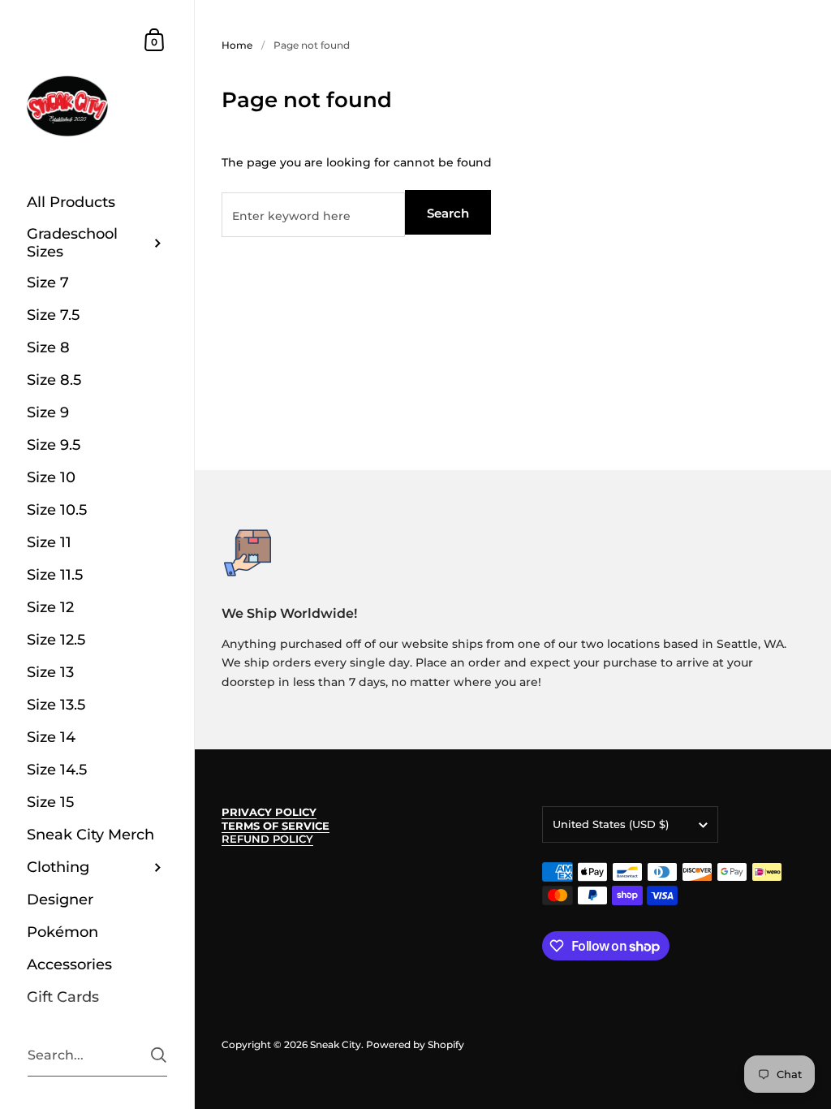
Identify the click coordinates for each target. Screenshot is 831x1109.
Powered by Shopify (415, 1044)
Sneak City (335, 1044)
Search (448, 213)
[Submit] (158, 1055)
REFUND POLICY (267, 839)
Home (237, 45)
